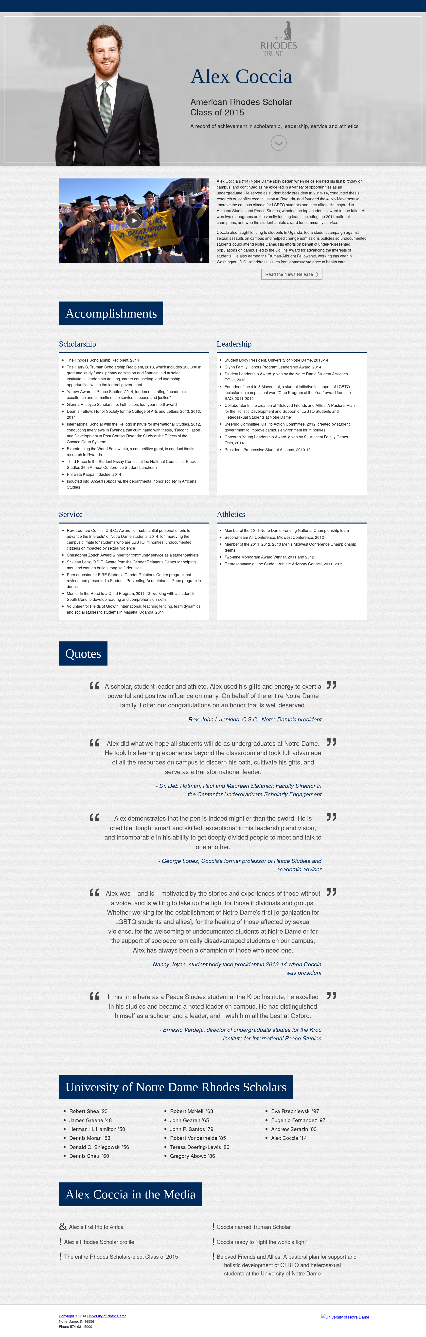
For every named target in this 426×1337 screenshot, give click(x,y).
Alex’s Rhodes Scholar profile (98, 1241)
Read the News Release (289, 274)
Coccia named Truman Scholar (253, 1227)
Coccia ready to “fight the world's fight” (261, 1241)
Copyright (66, 1315)
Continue (279, 143)
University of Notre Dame (96, 6)
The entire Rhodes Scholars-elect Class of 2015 (120, 1256)
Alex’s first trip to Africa (96, 1227)
